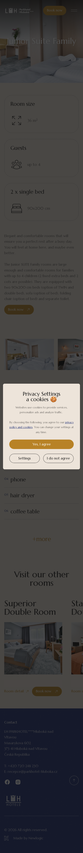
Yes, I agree (41, 444)
